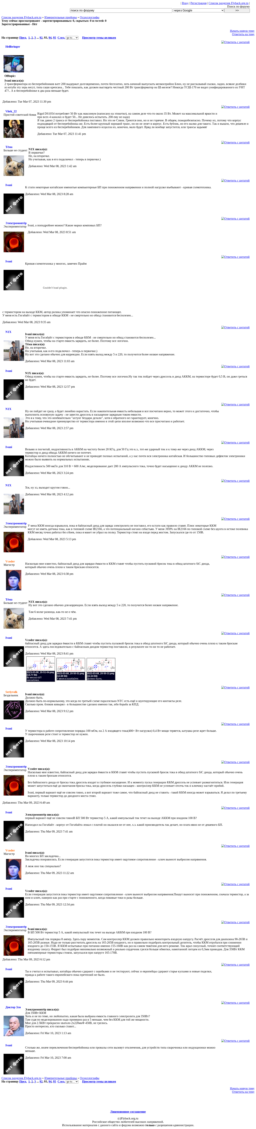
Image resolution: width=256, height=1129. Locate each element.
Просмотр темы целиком (99, 37)
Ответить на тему (243, 34)
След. (61, 37)
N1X (8, 331)
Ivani (8, 185)
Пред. (23, 37)
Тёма (8, 147)
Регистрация (198, 3)
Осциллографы (89, 17)
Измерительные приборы (60, 17)
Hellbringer (12, 46)
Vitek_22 (11, 111)
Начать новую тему (242, 30)
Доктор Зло (13, 1007)
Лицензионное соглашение (128, 1111)
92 (41, 37)
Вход (185, 3)
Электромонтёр (16, 223)
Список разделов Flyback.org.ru (229, 3)
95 (54, 37)
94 (50, 37)
